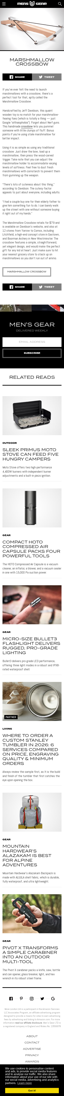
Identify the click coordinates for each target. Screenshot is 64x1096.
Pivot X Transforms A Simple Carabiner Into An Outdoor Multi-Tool (30, 955)
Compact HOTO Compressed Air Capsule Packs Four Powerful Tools (31, 549)
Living (7, 729)
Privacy (32, 1055)
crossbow (27, 126)
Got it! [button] (32, 1090)
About (32, 1036)
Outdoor (9, 443)
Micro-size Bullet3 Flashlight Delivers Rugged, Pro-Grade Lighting (31, 646)
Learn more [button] (24, 1083)
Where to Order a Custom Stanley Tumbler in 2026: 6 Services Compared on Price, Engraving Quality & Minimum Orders (30, 750)
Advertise (32, 1049)
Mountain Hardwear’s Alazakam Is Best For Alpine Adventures (26, 855)
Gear (6, 535)
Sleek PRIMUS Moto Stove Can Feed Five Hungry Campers (30, 454)
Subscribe (32, 353)
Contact (32, 1043)
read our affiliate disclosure (28, 1022)
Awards (32, 1062)
